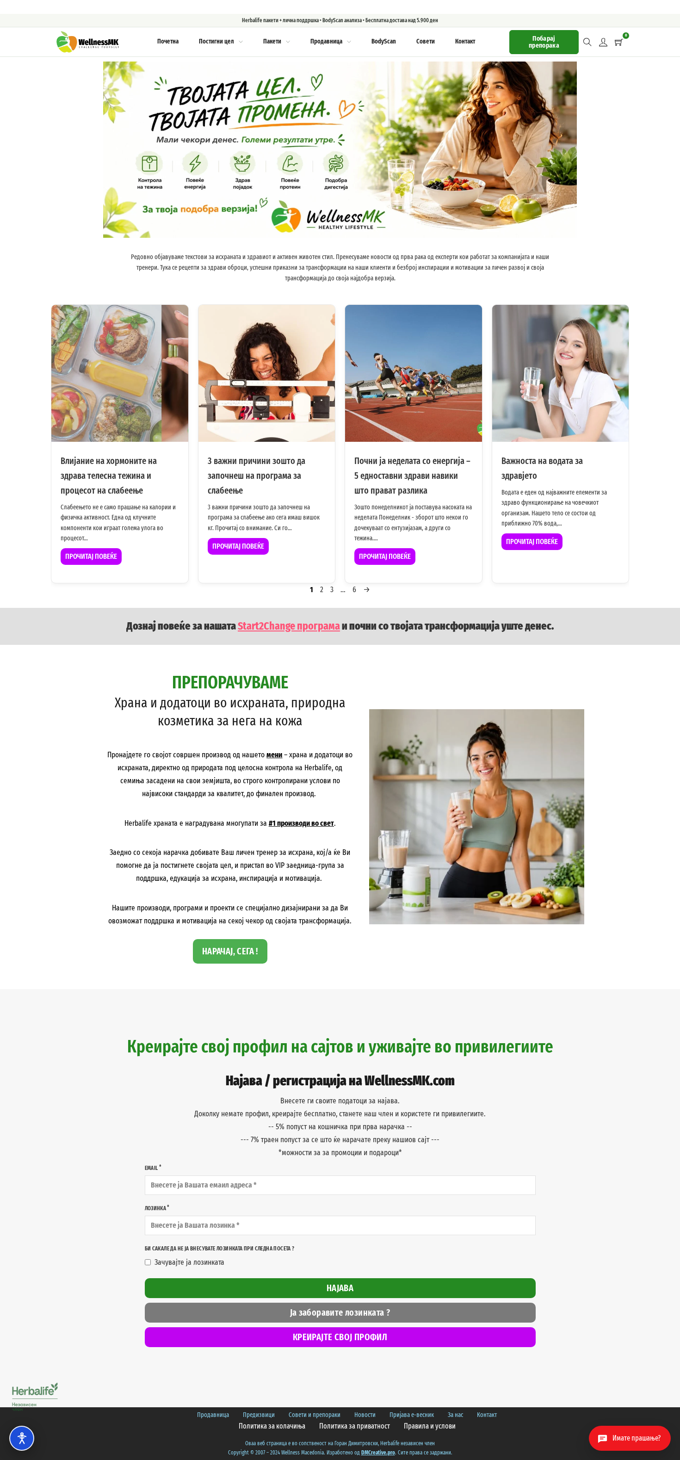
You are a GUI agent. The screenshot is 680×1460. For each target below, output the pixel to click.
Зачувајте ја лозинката (189, 1262)
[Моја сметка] (603, 42)
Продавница (326, 41)
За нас (455, 1415)
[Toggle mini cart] (619, 42)
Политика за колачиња (272, 1426)
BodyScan (383, 41)
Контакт (465, 41)
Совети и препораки (314, 1415)
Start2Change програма (289, 625)
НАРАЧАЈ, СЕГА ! (230, 951)
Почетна (168, 41)
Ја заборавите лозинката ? (340, 1312)
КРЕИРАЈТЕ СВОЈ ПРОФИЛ (340, 1336)
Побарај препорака (544, 41)
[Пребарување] (587, 42)
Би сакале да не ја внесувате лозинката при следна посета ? (220, 1248)
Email (151, 1168)
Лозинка (156, 1208)
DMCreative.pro (378, 1452)
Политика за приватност (354, 1426)
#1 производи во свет (301, 823)
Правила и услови (430, 1426)
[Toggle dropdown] (241, 42)
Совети (425, 41)
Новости (365, 1415)
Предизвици (259, 1415)
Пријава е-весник (411, 1415)
